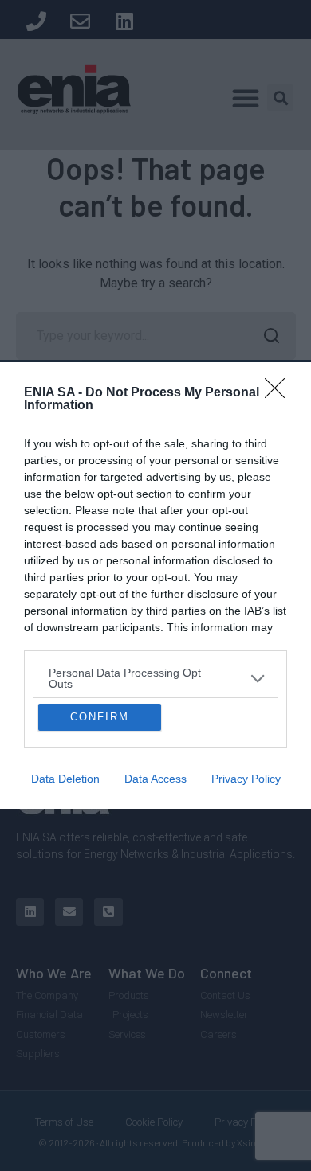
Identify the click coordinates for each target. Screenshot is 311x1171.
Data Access (155, 910)
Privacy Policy (246, 910)
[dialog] (155, 585)
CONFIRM (99, 849)
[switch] (249, 584)
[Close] (280, 261)
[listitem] (155, 546)
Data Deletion (65, 910)
